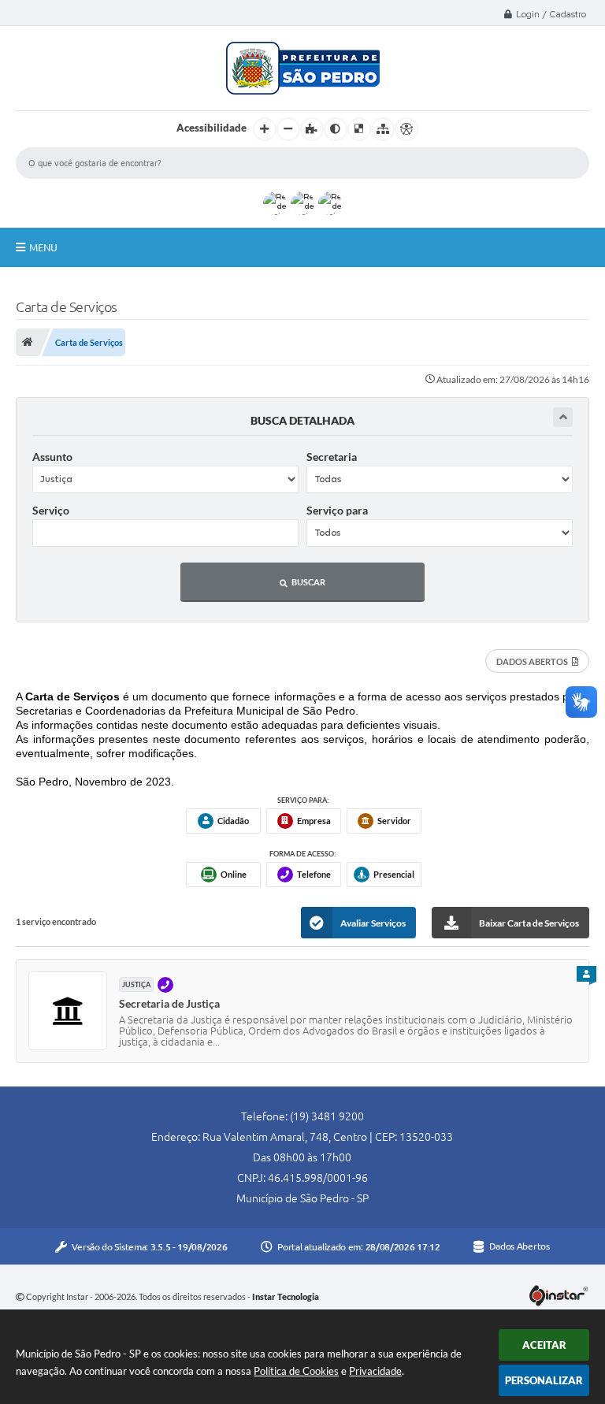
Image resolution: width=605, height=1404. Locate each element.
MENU (43, 247)
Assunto (52, 456)
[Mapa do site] (383, 129)
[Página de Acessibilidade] (406, 129)
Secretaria (331, 456)
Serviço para (337, 510)
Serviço (50, 510)
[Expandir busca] (563, 417)
